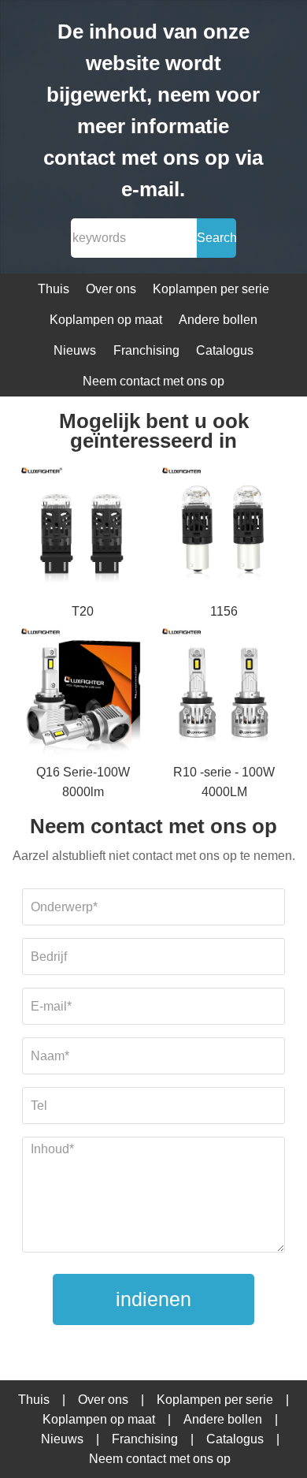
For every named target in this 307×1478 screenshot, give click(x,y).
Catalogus (224, 350)
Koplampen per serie (211, 289)
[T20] (83, 530)
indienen (153, 1299)
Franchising (146, 350)
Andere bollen (218, 319)
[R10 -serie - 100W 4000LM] (224, 691)
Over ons (111, 289)
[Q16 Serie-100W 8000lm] (83, 691)
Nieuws (75, 350)
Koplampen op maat (106, 319)
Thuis (53, 289)
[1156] (224, 530)
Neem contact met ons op (153, 381)
